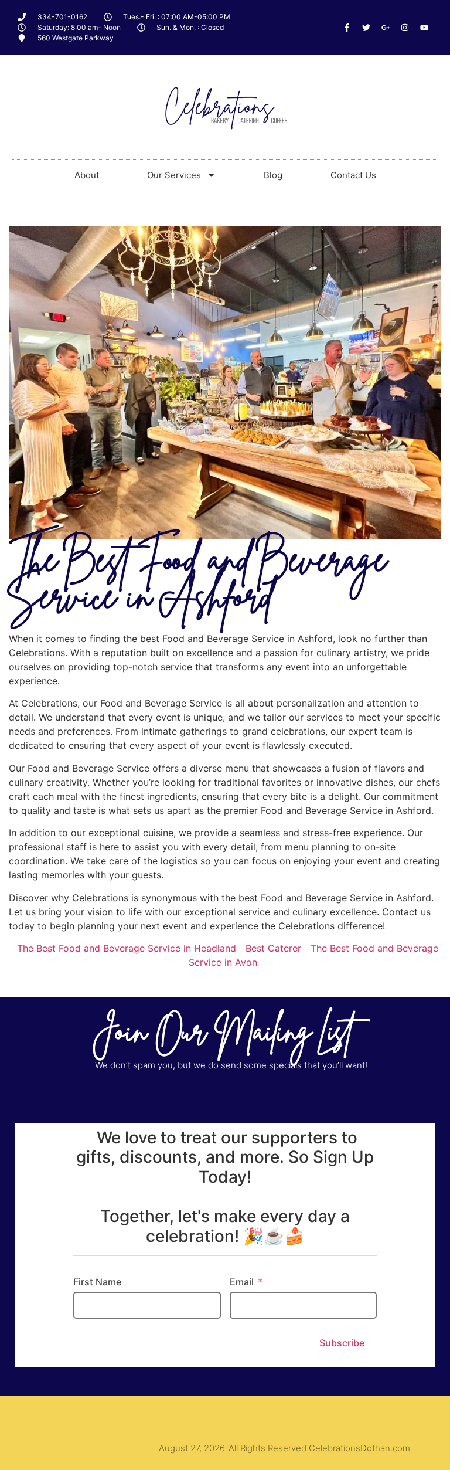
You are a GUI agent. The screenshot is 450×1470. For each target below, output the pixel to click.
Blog (273, 175)
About (86, 175)
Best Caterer (273, 948)
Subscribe (341, 1343)
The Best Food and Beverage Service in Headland (126, 948)
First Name (97, 1282)
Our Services (174, 175)
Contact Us (353, 175)
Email (242, 1282)
